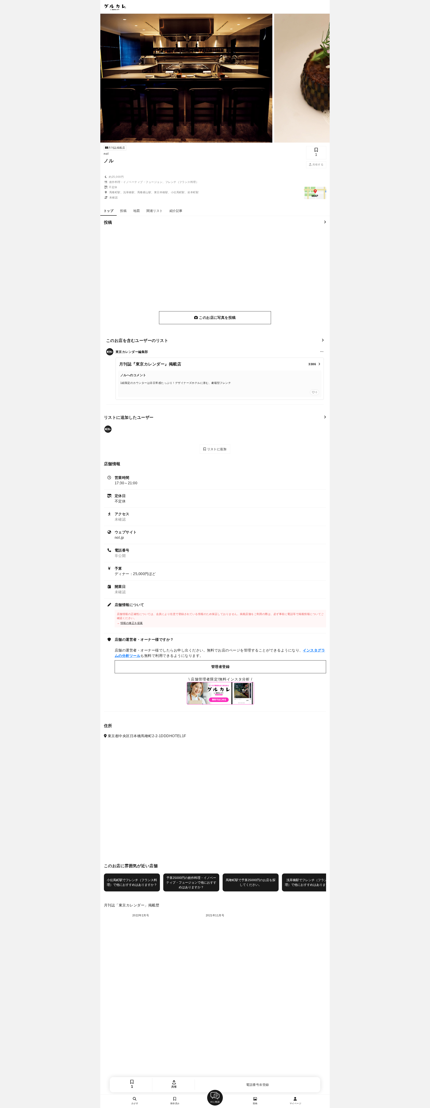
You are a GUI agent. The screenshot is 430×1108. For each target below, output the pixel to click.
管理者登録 (220, 667)
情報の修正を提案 (131, 623)
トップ (108, 211)
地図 (136, 211)
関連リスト (154, 211)
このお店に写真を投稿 (217, 317)
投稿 (123, 211)
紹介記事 (176, 211)
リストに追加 (216, 449)
